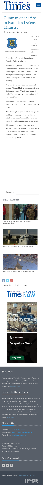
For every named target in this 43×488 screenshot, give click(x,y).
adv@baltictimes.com (19, 435)
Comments (9, 192)
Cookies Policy (22, 475)
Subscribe (7, 285)
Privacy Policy (31, 475)
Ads (25, 285)
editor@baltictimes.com (17, 430)
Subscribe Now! (15, 386)
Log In (17, 285)
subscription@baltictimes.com (22, 432)
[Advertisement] (21, 164)
